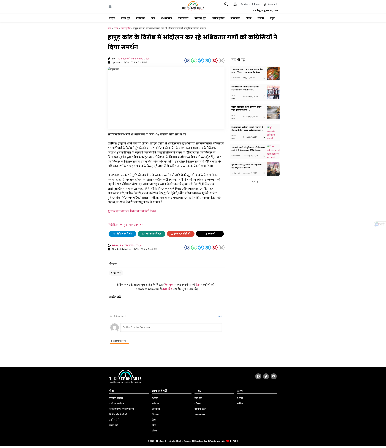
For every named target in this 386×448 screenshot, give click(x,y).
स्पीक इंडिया (218, 18)
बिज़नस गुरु (200, 18)
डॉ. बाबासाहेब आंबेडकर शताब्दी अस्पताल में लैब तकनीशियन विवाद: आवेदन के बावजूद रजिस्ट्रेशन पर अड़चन (247, 130)
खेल (153, 18)
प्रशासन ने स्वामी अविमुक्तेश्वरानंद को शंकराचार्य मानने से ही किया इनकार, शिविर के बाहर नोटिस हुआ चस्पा (248, 150)
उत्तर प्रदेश (125, 28)
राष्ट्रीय (112, 18)
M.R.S (235, 441)
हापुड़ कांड (116, 273)
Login (219, 316)
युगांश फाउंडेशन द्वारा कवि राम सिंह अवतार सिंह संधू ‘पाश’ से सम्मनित (246, 166)
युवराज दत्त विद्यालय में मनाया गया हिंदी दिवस (132, 211)
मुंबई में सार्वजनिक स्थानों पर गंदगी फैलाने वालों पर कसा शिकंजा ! (246, 108)
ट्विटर (197, 284)
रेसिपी (261, 18)
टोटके (249, 18)
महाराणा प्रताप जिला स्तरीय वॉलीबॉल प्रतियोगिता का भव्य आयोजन (245, 88)
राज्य (116, 28)
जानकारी (235, 18)
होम (109, 28)
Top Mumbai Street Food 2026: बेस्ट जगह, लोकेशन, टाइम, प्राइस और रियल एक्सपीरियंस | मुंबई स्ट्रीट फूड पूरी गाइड (247, 72)
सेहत (272, 18)
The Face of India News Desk (132, 58)
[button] (187, 60)
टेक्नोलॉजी (183, 18)
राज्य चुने (125, 18)
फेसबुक (169, 284)
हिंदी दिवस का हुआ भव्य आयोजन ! (126, 224)
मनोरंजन (140, 18)
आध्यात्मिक (166, 18)
